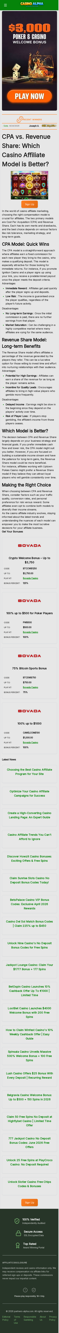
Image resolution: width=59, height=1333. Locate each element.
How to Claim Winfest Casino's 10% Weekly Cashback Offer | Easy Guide (29, 1034)
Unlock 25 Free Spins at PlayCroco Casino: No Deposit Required (30, 1162)
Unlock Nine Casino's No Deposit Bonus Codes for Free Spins (29, 945)
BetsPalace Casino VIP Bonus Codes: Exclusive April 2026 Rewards (29, 904)
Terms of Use (17, 1319)
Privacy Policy (53, 1318)
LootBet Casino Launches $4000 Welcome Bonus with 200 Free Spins (29, 1012)
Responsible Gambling (30, 1318)
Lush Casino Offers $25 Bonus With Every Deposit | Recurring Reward (29, 1075)
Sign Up (29, 204)
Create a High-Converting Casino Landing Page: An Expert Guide (29, 815)
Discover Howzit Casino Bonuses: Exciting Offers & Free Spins (29, 858)
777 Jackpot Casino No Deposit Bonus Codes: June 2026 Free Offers (29, 1143)
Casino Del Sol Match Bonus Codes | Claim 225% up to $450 (29, 923)
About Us (43, 1318)
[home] (33, 8)
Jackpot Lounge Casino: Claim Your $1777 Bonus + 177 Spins (29, 967)
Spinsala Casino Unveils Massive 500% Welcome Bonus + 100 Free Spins (29, 1056)
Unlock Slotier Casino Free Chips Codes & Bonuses (29, 1184)
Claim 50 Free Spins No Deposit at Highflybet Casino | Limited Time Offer (29, 1121)
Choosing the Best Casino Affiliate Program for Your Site (29, 772)
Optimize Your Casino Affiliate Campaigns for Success (29, 793)
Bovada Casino (30, 578)
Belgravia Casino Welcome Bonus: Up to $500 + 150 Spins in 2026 (29, 1097)
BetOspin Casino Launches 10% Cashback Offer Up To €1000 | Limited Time (30, 991)
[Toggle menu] (5, 5)
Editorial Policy (6, 1318)
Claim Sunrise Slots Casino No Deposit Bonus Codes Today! (29, 880)
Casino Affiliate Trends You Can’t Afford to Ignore (29, 837)
